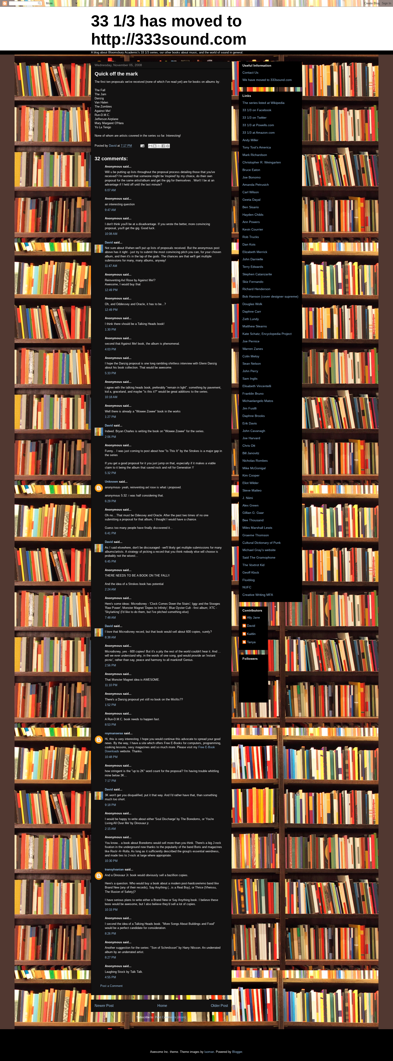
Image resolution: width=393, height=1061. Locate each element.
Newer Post (104, 1006)
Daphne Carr (251, 311)
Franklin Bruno (253, 393)
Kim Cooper (250, 475)
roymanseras (114, 733)
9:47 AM (110, 210)
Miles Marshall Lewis (257, 527)
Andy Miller (250, 140)
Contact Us (250, 72)
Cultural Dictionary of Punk (261, 542)
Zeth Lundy (250, 319)
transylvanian (114, 869)
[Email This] (150, 146)
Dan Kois (248, 244)
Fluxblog (248, 580)
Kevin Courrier (252, 229)
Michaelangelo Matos (257, 401)
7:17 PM (110, 781)
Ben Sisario (250, 207)
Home (162, 1006)
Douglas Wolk (252, 304)
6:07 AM (110, 190)
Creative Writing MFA (257, 595)
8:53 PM (110, 724)
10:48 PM (111, 757)
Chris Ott (248, 445)
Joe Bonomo (251, 177)
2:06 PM (110, 437)
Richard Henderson (256, 289)
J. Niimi (247, 498)
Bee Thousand (253, 520)
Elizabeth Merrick (254, 252)
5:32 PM (110, 473)
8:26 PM (110, 933)
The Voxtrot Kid (253, 565)
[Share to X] (159, 146)
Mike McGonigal (254, 468)
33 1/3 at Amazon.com (258, 132)
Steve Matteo (252, 490)
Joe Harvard (251, 438)
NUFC (246, 587)
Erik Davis (249, 423)
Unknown (111, 481)
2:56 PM (110, 665)
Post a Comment (111, 986)
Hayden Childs (252, 214)
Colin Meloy (250, 356)
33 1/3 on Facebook (256, 110)
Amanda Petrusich (255, 184)
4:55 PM (110, 977)
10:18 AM (111, 397)
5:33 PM (110, 373)
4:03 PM (110, 349)
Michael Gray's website (259, 550)
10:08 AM (111, 234)
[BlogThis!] (154, 146)
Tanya (251, 642)
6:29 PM (110, 501)
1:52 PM (110, 705)
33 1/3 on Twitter (254, 117)
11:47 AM (111, 266)
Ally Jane (253, 617)
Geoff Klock (250, 572)
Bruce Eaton (251, 170)
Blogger (237, 1051)
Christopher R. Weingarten (261, 162)
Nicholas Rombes (255, 460)
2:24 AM (110, 589)
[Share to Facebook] (163, 146)
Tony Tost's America (256, 147)
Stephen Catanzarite (257, 274)
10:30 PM (111, 861)
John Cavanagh (253, 431)
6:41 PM (110, 533)
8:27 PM (110, 957)
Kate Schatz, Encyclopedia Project (267, 334)
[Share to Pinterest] (167, 146)
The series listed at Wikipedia (263, 103)
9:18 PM (110, 805)
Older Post (219, 1006)
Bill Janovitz (250, 453)
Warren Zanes (252, 349)
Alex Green (250, 505)
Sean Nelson (251, 363)
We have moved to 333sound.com (267, 80)
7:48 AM (110, 617)
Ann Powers (251, 222)
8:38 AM (110, 637)
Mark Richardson (254, 155)
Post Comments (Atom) (170, 1017)
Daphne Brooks (253, 416)
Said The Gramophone (258, 557)
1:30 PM (110, 329)
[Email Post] (142, 145)
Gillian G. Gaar (253, 512)
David (109, 242)
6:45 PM (110, 561)
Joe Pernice (250, 341)
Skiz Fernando (252, 281)
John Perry (250, 371)
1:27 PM (110, 417)
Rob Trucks (250, 237)
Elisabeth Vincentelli (256, 386)
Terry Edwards (252, 266)
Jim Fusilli (249, 408)
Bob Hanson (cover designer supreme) (270, 296)
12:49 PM (111, 290)
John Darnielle (252, 259)
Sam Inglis (249, 378)
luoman (209, 1051)
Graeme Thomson (255, 535)
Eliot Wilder (250, 483)
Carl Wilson (250, 192)
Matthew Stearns (254, 326)
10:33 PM (111, 909)
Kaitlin (251, 634)
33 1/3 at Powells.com (258, 125)
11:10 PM (111, 685)
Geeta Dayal (251, 199)
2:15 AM (110, 828)
